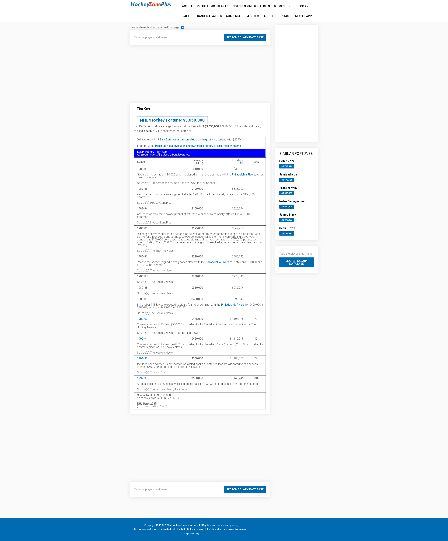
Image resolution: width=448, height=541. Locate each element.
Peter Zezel (287, 161)
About (268, 16)
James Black (287, 214)
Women (279, 6)
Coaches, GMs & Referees (251, 6)
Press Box (252, 16)
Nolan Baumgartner (292, 201)
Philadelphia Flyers (243, 174)
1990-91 (142, 338)
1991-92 (142, 358)
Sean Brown (287, 228)
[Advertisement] (200, 75)
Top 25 (303, 6)
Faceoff (187, 6)
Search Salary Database (245, 37)
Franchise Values (209, 16)
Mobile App (303, 16)
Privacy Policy (231, 525)
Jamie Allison (288, 174)
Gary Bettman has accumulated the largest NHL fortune (193, 139)
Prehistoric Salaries (213, 6)
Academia (233, 16)
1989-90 (142, 319)
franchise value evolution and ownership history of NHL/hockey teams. (198, 145)
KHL (291, 6)
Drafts (186, 16)
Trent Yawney (288, 187)
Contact (284, 16)
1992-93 (142, 378)
